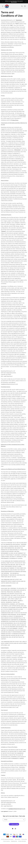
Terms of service (6, 841)
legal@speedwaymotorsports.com (16, 808)
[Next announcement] (25, 1)
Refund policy (17, 839)
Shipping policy (14, 841)
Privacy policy (24, 839)
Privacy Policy (22, 115)
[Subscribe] (23, 819)
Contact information (22, 841)
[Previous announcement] (2, 1)
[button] (2, 6)
